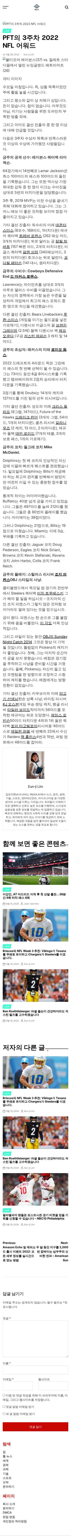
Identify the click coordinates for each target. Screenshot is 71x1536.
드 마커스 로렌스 (24, 276)
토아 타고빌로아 (24, 726)
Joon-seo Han (31, 903)
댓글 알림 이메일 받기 (20, 1407)
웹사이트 (44, 1379)
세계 (6, 1460)
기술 (6, 1473)
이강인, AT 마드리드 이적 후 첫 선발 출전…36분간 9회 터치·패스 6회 (34, 895)
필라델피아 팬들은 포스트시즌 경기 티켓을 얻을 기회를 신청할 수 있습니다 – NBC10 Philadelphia (35, 1216)
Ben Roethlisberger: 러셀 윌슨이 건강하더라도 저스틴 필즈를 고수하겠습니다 (35, 1012)
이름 (7, 1363)
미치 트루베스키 (50, 593)
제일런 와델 (20, 731)
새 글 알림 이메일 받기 (20, 1414)
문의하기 (8, 1486)
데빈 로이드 (25, 433)
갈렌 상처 (30, 252)
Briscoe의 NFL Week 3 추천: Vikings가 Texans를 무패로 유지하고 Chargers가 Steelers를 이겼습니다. (34, 954)
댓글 (7, 1318)
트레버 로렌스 (30, 236)
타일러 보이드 (18, 710)
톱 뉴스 (7, 1456)
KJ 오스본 (11, 704)
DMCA (7, 1512)
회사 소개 (9, 1504)
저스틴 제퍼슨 (35, 336)
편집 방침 (9, 1517)
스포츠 (7, 31)
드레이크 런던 (26, 417)
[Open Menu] (6, 7)
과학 (6, 1469)
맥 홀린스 (28, 737)
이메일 (8, 1379)
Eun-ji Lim (29, 54)
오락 (6, 1482)
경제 (6, 1465)
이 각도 (46, 623)
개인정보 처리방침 (15, 1521)
